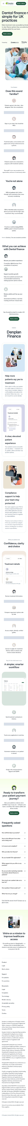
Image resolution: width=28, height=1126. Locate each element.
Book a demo (21, 3)
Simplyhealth (19, 943)
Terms (3, 1010)
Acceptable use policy (8, 1003)
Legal (3, 989)
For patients (5, 977)
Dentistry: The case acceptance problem (16, 237)
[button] (3, 3)
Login (3, 965)
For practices (5, 981)
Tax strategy (5, 996)
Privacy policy (6, 1006)
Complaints (5, 993)
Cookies (4, 1013)
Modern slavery (6, 999)
